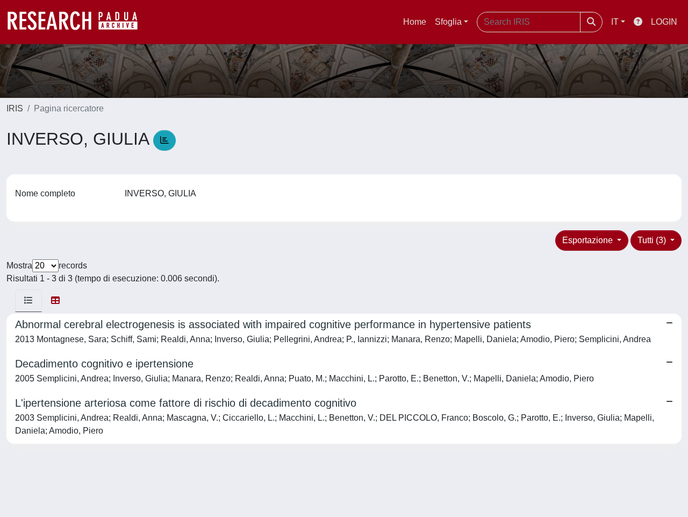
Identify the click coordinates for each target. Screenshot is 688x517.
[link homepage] (77, 22)
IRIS (14, 108)
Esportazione (588, 240)
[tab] (28, 300)
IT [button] (615, 21)
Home (414, 21)
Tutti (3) (652, 240)
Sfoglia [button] (448, 21)
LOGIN (664, 21)
